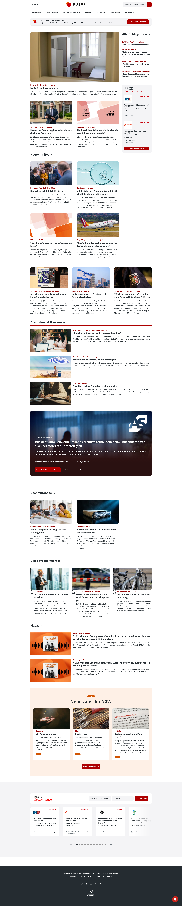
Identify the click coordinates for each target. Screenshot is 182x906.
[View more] (54, 154)
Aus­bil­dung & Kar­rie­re (46, 322)
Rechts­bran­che (41, 493)
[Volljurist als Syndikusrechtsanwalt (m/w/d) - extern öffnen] (147, 115)
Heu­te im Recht (41, 154)
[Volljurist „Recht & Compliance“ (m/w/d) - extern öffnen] (147, 141)
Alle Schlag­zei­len (134, 34)
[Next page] (111, 844)
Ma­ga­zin (36, 625)
